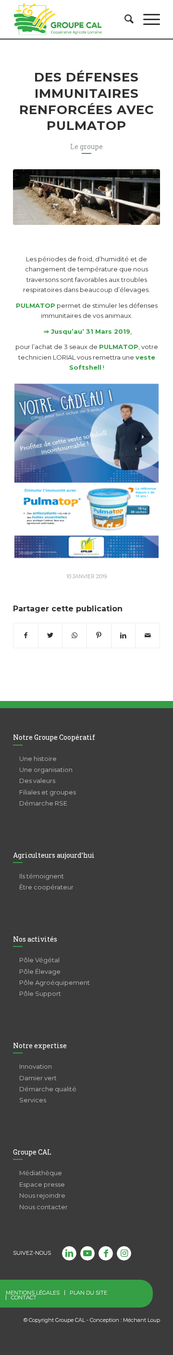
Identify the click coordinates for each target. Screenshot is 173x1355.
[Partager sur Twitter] (50, 635)
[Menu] (147, 19)
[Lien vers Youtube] (87, 1253)
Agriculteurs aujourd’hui (54, 855)
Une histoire (38, 758)
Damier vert (38, 1078)
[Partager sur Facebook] (25, 635)
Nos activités (35, 939)
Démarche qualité (47, 1089)
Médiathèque (40, 1173)
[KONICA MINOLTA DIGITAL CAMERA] (86, 197)
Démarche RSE (43, 803)
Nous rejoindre (42, 1195)
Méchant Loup (141, 1320)
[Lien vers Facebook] (106, 1253)
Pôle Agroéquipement (54, 982)
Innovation (35, 1066)
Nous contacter (43, 1207)
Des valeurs (37, 780)
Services (32, 1100)
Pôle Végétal (39, 960)
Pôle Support (40, 993)
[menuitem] (124, 19)
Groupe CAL (32, 1151)
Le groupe (86, 146)
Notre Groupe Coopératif (54, 737)
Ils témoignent (41, 876)
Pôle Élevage (40, 971)
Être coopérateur (46, 887)
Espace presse (42, 1184)
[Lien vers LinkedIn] (69, 1253)
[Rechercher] (124, 19)
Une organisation (46, 769)
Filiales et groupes (47, 792)
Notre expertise (40, 1045)
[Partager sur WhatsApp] (74, 635)
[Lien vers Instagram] (124, 1253)
